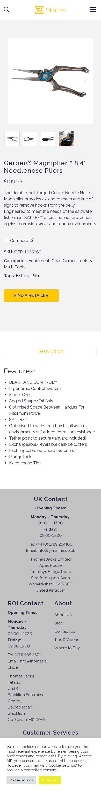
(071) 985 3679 (28, 655)
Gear (56, 260)
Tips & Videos (66, 639)
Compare (18, 240)
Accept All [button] (50, 780)
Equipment (38, 260)
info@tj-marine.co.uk (56, 550)
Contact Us (64, 631)
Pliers (36, 275)
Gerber (69, 260)
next (85, 79)
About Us (62, 615)
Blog (58, 623)
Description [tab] (50, 351)
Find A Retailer (31, 295)
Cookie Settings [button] (21, 780)
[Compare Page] (31, 240)
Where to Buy (67, 648)
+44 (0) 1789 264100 (54, 544)
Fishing (22, 275)
